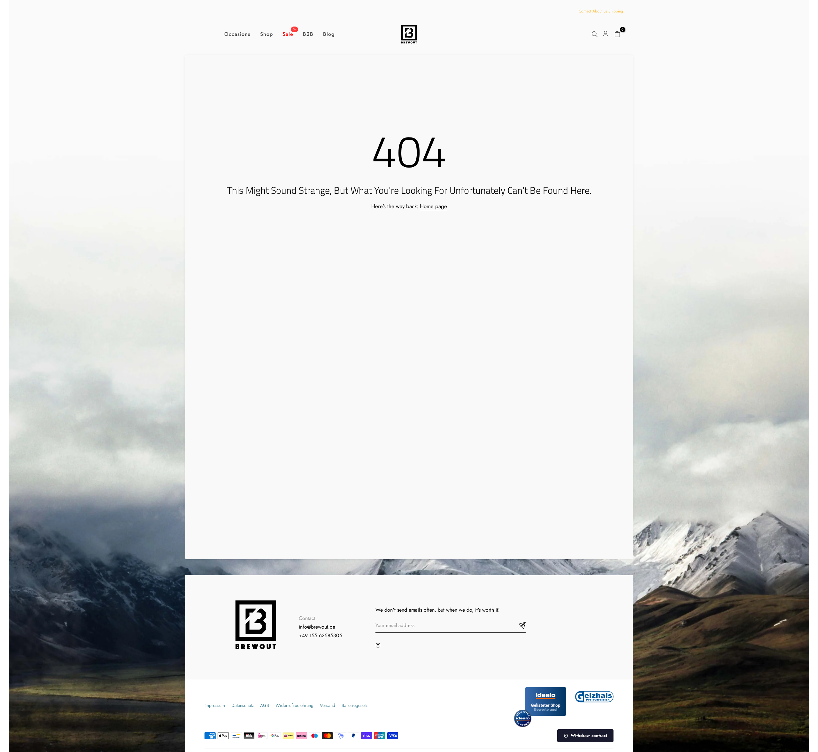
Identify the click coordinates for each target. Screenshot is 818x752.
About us (599, 11)
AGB (264, 705)
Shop (266, 34)
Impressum (214, 705)
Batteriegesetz (354, 705)
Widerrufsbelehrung (294, 705)
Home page (433, 206)
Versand (327, 705)
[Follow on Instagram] (378, 645)
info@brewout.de (317, 627)
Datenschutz (242, 705)
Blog (329, 34)
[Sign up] (514, 626)
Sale (289, 34)
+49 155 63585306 (320, 635)
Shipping (615, 11)
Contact (585, 11)
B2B (308, 34)
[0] (617, 34)
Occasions (237, 34)
